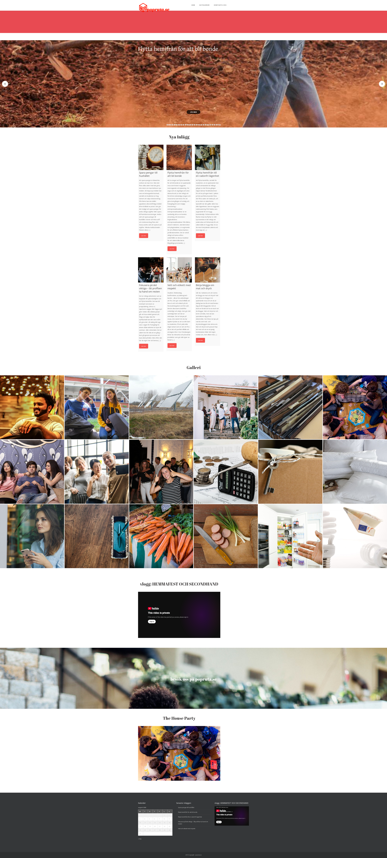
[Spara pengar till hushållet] (150, 157)
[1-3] (32, 407)
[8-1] (161, 536)
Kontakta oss (220, 5)
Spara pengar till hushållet (186, 807)
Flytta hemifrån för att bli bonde (187, 812)
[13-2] (161, 472)
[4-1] (97, 536)
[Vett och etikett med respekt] (179, 270)
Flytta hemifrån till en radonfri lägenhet (190, 817)
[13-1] (355, 407)
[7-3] (161, 407)
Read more (143, 235)
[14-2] (355, 472)
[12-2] (226, 407)
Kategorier (204, 5)
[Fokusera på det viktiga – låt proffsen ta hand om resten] (150, 270)
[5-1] (32, 536)
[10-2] (290, 536)
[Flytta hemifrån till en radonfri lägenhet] (207, 157)
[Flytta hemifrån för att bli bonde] (179, 157)
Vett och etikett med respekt (186, 828)
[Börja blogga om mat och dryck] (207, 270)
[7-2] (355, 536)
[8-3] (226, 536)
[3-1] (290, 407)
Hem (193, 5)
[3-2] (290, 472)
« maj (139, 839)
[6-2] (226, 472)
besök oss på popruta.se (193, 679)
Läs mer (193, 112)
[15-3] (32, 472)
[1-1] (97, 407)
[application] (232, 816)
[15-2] (97, 472)
